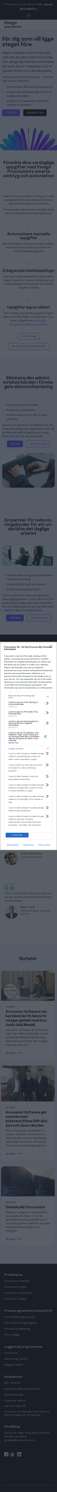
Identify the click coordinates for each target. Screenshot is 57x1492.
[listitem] (28, 696)
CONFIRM (17, 835)
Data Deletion (13, 845)
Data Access (28, 845)
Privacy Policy (44, 845)
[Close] (51, 647)
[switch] (46, 703)
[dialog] (28, 746)
